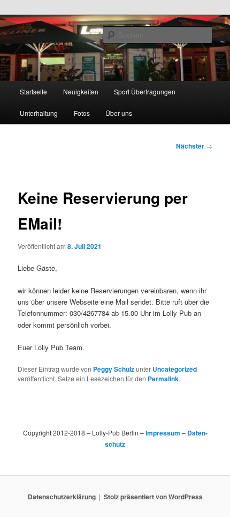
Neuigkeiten (80, 91)
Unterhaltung (39, 112)
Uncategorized (174, 369)
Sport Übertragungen (144, 91)
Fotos (82, 112)
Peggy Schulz (113, 369)
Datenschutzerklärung (62, 496)
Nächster (194, 146)
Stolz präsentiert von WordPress (153, 496)
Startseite (33, 91)
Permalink (163, 378)
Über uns (118, 112)
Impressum (162, 433)
